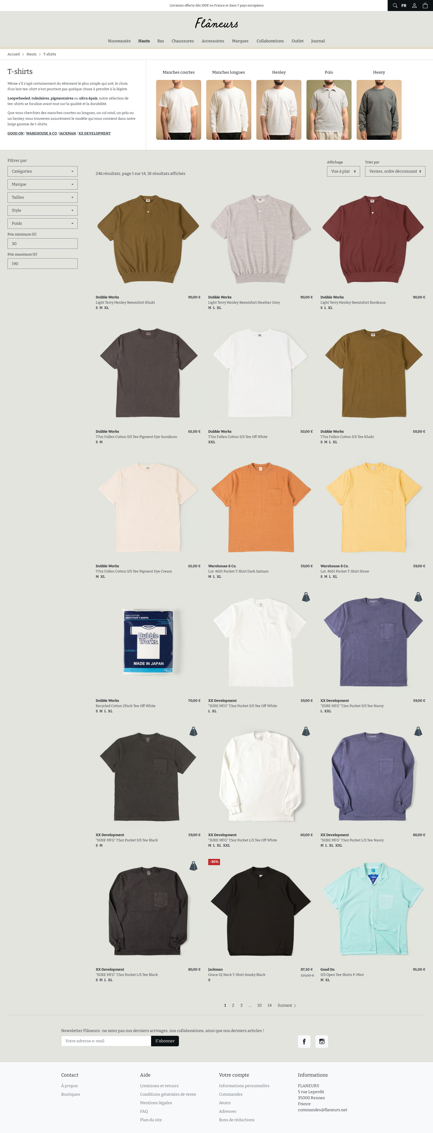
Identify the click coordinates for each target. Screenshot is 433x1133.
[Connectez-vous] (414, 5)
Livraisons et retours (159, 1085)
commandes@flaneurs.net (322, 1109)
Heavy (379, 72)
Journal (318, 41)
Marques (240, 41)
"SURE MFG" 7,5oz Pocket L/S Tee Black (127, 975)
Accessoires (213, 41)
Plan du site (151, 1119)
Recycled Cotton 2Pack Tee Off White (126, 706)
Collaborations (270, 41)
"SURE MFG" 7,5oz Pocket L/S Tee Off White (242, 840)
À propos (69, 1085)
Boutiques (70, 1094)
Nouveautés (119, 41)
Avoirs (225, 1102)
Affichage (335, 162)
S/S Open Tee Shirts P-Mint (342, 975)
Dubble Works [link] (107, 297)
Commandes (231, 1094)
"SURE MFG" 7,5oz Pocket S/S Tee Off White (242, 706)
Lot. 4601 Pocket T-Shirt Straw (344, 571)
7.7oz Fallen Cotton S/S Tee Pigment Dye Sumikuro (136, 437)
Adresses (227, 1111)
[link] (148, 239)
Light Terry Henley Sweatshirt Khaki (125, 302)
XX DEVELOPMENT (94, 133)
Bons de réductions (237, 1119)
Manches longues (228, 72)
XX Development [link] (222, 701)
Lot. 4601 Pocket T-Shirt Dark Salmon (238, 571)
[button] (425, 5)
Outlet (298, 41)
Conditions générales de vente (168, 1094)
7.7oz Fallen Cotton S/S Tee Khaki (347, 437)
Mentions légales (156, 1102)
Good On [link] (327, 969)
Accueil (14, 54)
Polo (329, 72)
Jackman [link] (215, 969)
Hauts (145, 40)
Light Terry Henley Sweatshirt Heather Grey (244, 302)
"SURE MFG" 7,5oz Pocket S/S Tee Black (127, 840)
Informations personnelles (244, 1085)
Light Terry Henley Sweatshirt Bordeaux (353, 302)
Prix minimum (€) (22, 234)
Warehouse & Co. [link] (222, 566)
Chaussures (183, 41)
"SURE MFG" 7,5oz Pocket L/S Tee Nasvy (352, 840)
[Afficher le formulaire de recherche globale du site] (394, 5)
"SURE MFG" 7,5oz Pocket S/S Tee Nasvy (352, 706)
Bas (160, 41)
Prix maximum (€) (22, 254)
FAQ (144, 1111)
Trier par (372, 162)
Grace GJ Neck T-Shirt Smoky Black (236, 975)
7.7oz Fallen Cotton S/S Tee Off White (238, 437)
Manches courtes (179, 72)
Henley (279, 72)
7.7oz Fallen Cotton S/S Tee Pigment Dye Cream (134, 571)
